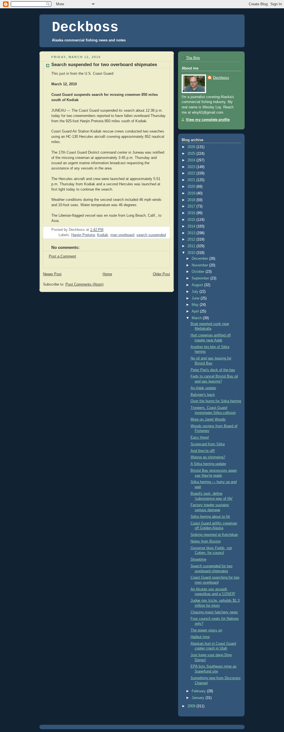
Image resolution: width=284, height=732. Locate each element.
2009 (191, 706)
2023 (191, 167)
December (200, 259)
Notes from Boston (206, 541)
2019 (191, 193)
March (197, 318)
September (201, 278)
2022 (191, 173)
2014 (191, 226)
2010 (191, 253)
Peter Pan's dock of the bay (213, 370)
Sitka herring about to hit (210, 517)
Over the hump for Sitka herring (216, 401)
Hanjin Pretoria (83, 235)
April (196, 311)
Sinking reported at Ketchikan (214, 535)
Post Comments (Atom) (84, 284)
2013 (191, 233)
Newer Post (52, 274)
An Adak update (203, 388)
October (199, 272)
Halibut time (200, 637)
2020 (191, 187)
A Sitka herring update (208, 464)
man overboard (122, 235)
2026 (191, 147)
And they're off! (203, 451)
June (196, 298)
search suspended (151, 235)
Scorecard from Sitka (208, 444)
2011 (191, 246)
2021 (191, 180)
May (196, 305)
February (199, 691)
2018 (191, 200)
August (198, 285)
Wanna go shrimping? (208, 457)
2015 (191, 220)
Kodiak (102, 235)
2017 (191, 206)
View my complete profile (208, 120)
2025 (191, 154)
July (195, 292)
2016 (191, 213)
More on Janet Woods (208, 419)
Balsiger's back (203, 395)
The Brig (193, 58)
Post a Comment (62, 256)
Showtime (198, 559)
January (199, 698)
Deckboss (85, 27)
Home (107, 274)
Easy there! (200, 437)
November (200, 265)
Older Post (161, 274)
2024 (191, 160)
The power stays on (206, 630)
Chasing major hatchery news (214, 612)
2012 (191, 239)
